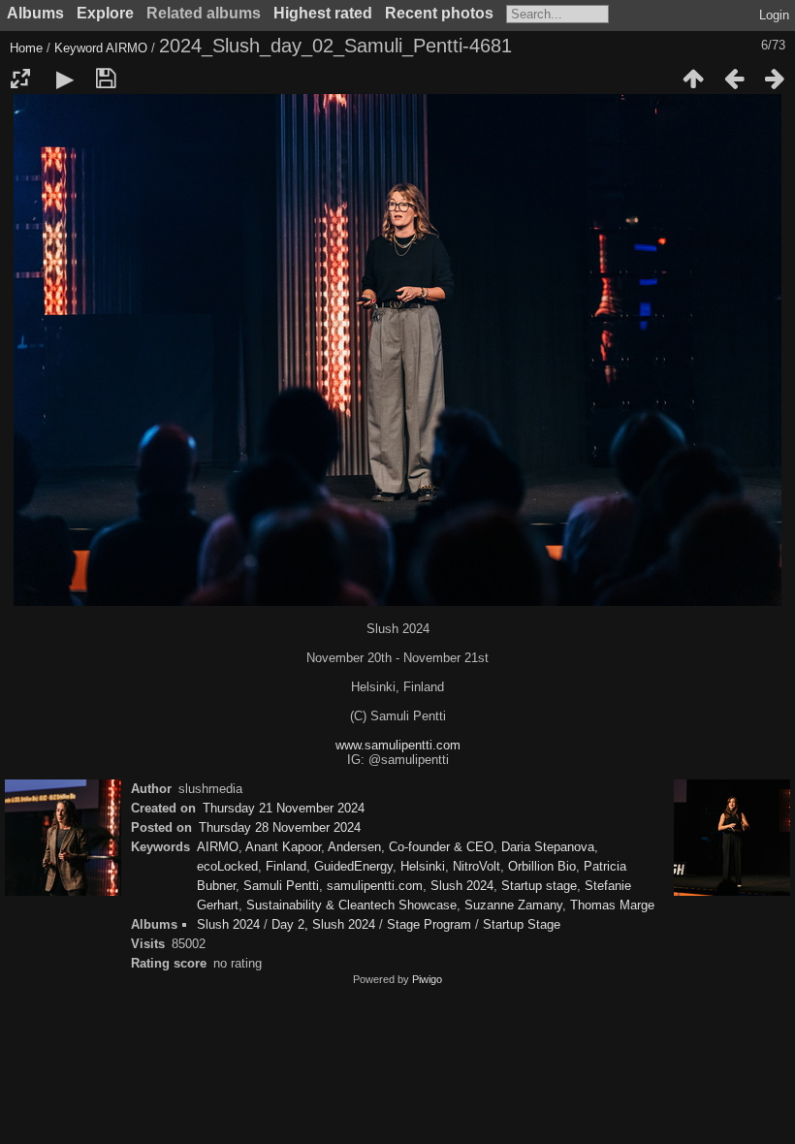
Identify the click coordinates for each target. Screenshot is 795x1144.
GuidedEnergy (353, 866)
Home (26, 48)
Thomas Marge (612, 905)
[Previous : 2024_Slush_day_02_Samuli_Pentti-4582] (734, 78)
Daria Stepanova (547, 847)
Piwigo (427, 979)
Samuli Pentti (281, 885)
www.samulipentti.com (398, 745)
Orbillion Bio (542, 866)
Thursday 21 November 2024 (284, 808)
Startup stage (539, 885)
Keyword (78, 48)
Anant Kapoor (283, 847)
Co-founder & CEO (441, 847)
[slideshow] (65, 78)
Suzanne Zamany (513, 905)
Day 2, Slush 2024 (323, 924)
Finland (286, 866)
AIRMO (126, 48)
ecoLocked (227, 866)
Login (774, 15)
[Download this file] (105, 78)
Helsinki (422, 866)
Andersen (354, 847)
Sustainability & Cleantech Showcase (351, 905)
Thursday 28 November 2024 (280, 827)
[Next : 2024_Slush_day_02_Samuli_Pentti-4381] (774, 78)
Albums (35, 13)
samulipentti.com (375, 885)
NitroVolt (476, 866)
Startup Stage (521, 924)
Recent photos (439, 13)
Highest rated (322, 13)
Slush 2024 (461, 885)
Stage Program (429, 924)
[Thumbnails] (693, 78)
